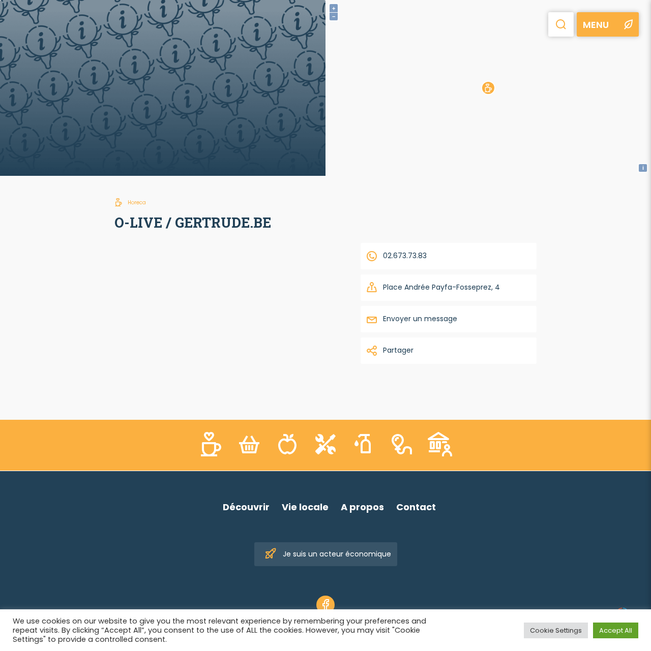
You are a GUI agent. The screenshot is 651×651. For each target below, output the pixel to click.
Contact (416, 507)
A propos (362, 507)
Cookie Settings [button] (556, 630)
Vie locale (305, 507)
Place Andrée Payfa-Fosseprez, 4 (441, 287)
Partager (398, 350)
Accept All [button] (615, 630)
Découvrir (246, 507)
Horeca (137, 202)
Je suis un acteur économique (337, 554)
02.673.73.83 (405, 256)
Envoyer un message (420, 319)
